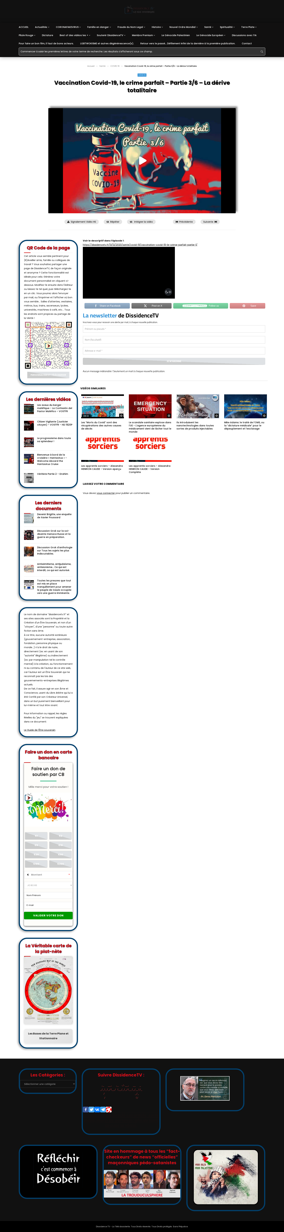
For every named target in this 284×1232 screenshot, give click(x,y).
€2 (60, 835)
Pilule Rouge (26, 35)
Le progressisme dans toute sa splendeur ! (54, 440)
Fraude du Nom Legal (130, 27)
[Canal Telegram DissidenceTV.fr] (103, 1109)
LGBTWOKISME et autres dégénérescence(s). (107, 43)
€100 (36, 864)
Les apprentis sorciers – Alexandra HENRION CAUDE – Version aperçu (102, 467)
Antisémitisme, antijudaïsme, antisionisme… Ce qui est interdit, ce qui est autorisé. (54, 567)
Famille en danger (98, 27)
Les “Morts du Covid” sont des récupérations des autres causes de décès (101, 425)
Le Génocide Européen (209, 35)
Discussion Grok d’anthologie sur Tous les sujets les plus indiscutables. (54, 550)
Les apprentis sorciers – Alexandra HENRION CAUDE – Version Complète (149, 469)
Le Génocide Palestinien (176, 35)
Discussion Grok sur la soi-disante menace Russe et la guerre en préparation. (54, 534)
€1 (36, 835)
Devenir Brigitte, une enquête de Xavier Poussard (54, 516)
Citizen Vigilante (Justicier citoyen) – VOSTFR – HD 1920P (54, 423)
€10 (60, 845)
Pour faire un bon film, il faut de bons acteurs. (46, 43)
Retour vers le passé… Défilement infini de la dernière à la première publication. (187, 43)
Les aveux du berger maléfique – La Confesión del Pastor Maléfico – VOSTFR (54, 408)
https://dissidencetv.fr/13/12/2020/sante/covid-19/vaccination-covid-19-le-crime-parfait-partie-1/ (140, 244)
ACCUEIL (23, 27)
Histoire (156, 27)
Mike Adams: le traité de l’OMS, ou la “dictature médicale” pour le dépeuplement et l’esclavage (244, 425)
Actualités (41, 27)
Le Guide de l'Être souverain (39, 730)
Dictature (47, 35)
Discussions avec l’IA (244, 35)
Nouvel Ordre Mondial (182, 27)
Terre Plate (247, 27)
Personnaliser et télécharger (48, 375)
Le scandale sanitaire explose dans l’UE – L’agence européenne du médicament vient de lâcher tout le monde (150, 427)
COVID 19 (114, 66)
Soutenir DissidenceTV (110, 35)
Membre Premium (142, 35)
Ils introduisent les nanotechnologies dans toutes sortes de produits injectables (195, 425)
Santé (207, 27)
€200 (60, 864)
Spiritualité (226, 27)
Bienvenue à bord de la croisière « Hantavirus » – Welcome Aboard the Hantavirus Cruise (52, 459)
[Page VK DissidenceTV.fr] (97, 1109)
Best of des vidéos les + (74, 35)
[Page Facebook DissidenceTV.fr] (86, 1109)
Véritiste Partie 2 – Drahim (52, 474)
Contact (247, 43)
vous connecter (106, 493)
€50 (60, 854)
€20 (36, 854)
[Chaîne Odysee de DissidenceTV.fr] (109, 1109)
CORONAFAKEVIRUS (67, 27)
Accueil (91, 66)
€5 (36, 845)
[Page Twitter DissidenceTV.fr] (91, 1109)
